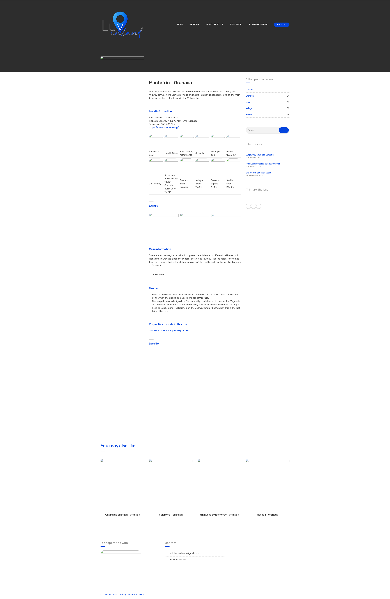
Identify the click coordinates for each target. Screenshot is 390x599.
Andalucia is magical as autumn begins (264, 164)
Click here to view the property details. (169, 330)
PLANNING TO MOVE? (259, 24)
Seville (249, 114)
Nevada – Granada (267, 514)
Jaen (248, 102)
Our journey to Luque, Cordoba (260, 155)
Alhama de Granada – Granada (122, 514)
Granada (250, 96)
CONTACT (281, 25)
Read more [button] (158, 274)
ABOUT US (194, 24)
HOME (180, 24)
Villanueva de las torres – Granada (219, 514)
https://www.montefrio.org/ (164, 127)
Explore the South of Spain (258, 172)
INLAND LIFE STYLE (214, 24)
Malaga (249, 108)
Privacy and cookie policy (131, 594)
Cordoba (250, 89)
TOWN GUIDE (235, 24)
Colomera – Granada (171, 514)
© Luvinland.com (109, 594)
